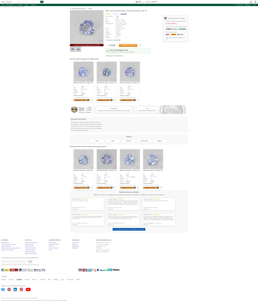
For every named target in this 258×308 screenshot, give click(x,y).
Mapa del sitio (75, 246)
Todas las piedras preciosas (8, 244)
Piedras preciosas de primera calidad (10, 248)
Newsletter (75, 248)
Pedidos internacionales (31, 253)
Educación (33, 4)
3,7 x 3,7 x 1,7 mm (120, 21)
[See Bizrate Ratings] (124, 14)
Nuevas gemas (5, 242)
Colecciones (75, 242)
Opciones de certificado (112, 40)
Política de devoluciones (31, 242)
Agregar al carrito (128, 45)
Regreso (159, 141)
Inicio (3, 4)
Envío (97, 141)
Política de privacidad (30, 248)
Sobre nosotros (52, 242)
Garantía (128, 141)
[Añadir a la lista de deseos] (140, 45)
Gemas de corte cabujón (7, 250)
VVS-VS (118, 32)
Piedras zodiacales (6, 246)
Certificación (144, 141)
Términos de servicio (30, 250)
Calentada (118, 33)
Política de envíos (29, 246)
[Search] (41, 2)
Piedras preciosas (11, 5)
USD (254, 4)
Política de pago (29, 244)
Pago (112, 141)
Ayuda (27, 5)
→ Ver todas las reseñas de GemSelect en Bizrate (129, 229)
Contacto (51, 246)
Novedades (20, 4)
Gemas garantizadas (30, 251)
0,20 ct (118, 20)
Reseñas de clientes (54, 244)
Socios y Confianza (53, 248)
